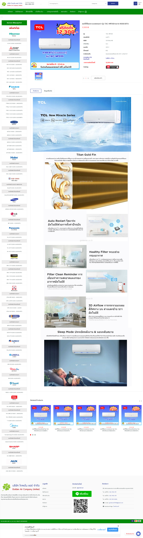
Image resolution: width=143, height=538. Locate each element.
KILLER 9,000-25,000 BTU (14, 188)
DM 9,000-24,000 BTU (14, 378)
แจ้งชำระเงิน (39, 11)
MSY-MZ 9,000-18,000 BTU (14, 68)
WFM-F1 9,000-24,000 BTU (14, 325)
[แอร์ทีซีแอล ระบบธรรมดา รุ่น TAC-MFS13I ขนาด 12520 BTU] (2, 17)
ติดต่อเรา (72, 11)
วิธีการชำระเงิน (46, 496)
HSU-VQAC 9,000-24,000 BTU (14, 174)
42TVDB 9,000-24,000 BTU (14, 145)
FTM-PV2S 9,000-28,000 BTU (14, 96)
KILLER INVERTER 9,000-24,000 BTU (14, 195)
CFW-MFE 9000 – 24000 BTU (14, 297)
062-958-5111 (112, 492)
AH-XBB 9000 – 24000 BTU (14, 456)
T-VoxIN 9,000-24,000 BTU (14, 420)
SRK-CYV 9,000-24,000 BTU (14, 265)
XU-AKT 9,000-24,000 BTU (14, 251)
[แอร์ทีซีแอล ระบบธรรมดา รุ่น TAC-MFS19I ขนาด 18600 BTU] (109, 415)
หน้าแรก (10, 11)
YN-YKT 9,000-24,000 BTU (14, 237)
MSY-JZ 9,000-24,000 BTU (14, 71)
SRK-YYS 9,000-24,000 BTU (14, 279)
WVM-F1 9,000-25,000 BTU (14, 332)
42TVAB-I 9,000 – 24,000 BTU (14, 152)
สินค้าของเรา (19, 11)
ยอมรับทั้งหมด (113, 529)
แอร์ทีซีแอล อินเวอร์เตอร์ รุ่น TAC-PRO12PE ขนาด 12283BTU (40, 430)
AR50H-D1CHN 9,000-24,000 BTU (14, 209)
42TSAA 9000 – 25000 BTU (14, 131)
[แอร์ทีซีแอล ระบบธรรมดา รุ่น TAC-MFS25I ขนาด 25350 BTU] (86, 415)
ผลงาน (44, 499)
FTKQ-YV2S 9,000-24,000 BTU (14, 107)
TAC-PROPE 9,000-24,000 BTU (14, 417)
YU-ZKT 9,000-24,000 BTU (14, 244)
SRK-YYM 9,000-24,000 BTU (14, 276)
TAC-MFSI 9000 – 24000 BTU (14, 406)
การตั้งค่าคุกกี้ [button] (101, 529)
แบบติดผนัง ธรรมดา (14, 54)
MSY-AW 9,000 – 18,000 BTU (14, 82)
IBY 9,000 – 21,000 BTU (14, 223)
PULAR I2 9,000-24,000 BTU (14, 350)
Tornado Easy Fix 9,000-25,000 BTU (14, 434)
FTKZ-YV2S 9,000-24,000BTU (14, 117)
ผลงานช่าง (64, 11)
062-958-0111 (112, 496)
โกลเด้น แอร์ (116, 506)
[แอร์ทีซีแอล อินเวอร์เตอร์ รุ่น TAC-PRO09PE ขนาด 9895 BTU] (131, 415)
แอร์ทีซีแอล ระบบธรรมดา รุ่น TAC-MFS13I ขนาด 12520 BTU (63, 430)
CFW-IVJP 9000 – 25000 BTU (14, 311)
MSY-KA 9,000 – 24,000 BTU (14, 64)
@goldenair (80, 488)
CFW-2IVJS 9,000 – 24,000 (14, 308)
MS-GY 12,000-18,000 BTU (14, 57)
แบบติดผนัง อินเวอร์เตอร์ (14, 40)
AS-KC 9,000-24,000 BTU (14, 43)
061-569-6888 (113, 499)
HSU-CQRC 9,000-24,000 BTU (14, 167)
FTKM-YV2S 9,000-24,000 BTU (14, 114)
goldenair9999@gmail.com (116, 503)
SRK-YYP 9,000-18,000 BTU (14, 272)
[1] (55, 45)
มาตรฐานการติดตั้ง (52, 11)
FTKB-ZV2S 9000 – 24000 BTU (14, 103)
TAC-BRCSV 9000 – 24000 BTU (14, 413)
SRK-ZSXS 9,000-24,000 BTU (14, 283)
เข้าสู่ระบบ (45, 506)
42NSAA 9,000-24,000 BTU (14, 135)
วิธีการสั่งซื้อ (29, 11)
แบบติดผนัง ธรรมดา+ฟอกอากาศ (14, 184)
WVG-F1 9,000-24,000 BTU (14, 336)
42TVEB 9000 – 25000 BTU (14, 149)
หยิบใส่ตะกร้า (98, 78)
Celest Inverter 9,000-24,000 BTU (14, 442)
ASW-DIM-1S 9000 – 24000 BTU (14, 471)
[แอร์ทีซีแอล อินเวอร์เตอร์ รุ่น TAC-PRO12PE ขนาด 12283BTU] (41, 415)
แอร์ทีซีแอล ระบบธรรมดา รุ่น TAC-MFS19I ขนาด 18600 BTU (108, 430)
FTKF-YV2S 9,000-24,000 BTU (14, 110)
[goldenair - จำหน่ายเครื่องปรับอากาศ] (12, 4)
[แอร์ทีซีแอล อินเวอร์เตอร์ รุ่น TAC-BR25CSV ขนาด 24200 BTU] (141, 17)
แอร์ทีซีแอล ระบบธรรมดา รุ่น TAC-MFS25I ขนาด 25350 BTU (86, 430)
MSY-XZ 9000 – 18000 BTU (14, 78)
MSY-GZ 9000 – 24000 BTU (14, 75)
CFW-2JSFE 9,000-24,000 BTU (14, 301)
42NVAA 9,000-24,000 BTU (14, 142)
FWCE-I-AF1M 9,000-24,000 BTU (14, 392)
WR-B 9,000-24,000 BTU (14, 364)
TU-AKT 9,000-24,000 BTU (14, 248)
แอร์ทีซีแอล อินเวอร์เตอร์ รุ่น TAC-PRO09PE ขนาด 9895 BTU (131, 430)
